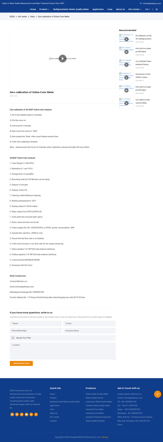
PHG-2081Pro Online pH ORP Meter (143, 88)
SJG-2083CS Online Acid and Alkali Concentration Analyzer (144, 101)
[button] (149, 9)
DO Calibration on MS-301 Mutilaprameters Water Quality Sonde (144, 37)
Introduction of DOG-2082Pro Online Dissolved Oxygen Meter (144, 76)
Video (32, 16)
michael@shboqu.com (152, 3)
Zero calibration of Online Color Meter (53, 16)
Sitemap (104, 437)
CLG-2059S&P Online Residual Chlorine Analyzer (143, 63)
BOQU (12, 16)
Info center (22, 16)
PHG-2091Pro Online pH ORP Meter (143, 50)
